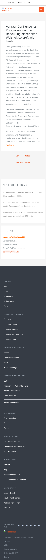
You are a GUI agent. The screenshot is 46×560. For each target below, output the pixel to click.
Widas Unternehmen (12, 503)
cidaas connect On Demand (15, 480)
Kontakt (7, 465)
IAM (5, 286)
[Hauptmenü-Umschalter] (41, 9)
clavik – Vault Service (12, 498)
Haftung (6, 557)
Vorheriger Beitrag (23, 156)
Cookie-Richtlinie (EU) (11, 553)
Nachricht (10, 145)
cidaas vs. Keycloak (11, 329)
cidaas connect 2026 (12, 475)
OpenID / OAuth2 (10, 396)
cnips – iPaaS (9, 493)
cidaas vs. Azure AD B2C (14, 334)
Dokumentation (10, 418)
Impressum (7, 541)
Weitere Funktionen (11, 403)
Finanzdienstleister (11, 358)
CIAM (6, 291)
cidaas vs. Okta (10, 339)
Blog (5, 470)
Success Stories (10, 451)
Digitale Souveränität (12, 441)
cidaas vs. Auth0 (10, 325)
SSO (5, 381)
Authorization (9, 301)
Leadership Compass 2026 (14, 446)
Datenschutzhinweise (10, 549)
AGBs (6, 545)
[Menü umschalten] (33, 2)
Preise (6, 306)
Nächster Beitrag (23, 162)
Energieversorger (10, 368)
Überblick (7, 320)
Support (7, 423)
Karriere (7, 508)
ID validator (8, 296)
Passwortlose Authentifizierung (16, 386)
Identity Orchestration (12, 391)
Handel (6, 353)
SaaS (6, 363)
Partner (6, 428)
